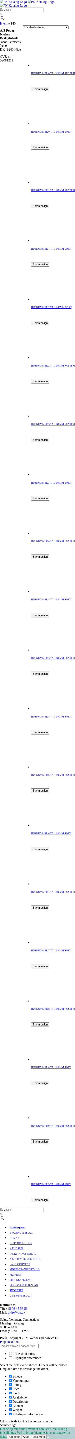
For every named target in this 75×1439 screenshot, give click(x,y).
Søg (2, 9)
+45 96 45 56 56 (16, 1308)
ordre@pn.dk (16, 1312)
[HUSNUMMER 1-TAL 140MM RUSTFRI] (47, 182)
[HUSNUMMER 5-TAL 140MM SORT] (47, 708)
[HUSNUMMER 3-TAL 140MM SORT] (47, 474)
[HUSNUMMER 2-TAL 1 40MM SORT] (47, 299)
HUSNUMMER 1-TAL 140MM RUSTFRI (53, 190)
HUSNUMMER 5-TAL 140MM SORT (51, 716)
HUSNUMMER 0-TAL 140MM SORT (51, 131)
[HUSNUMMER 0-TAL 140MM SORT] (47, 123)
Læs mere (38, 1436)
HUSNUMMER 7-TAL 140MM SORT (51, 950)
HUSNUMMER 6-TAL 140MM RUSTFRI (53, 775)
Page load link (9, 1342)
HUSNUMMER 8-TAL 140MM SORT (51, 1067)
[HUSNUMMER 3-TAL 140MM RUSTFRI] (47, 416)
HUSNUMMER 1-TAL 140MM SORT (51, 248)
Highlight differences (26, 1358)
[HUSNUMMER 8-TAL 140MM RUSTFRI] (47, 1001)
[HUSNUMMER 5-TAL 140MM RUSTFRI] (47, 650)
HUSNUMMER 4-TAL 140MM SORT (51, 599)
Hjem (3, 23)
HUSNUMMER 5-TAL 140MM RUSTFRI (53, 658)
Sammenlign (40, 89)
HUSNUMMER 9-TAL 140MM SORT (51, 1184)
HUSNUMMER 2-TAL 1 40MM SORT (51, 307)
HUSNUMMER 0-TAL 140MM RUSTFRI (53, 73)
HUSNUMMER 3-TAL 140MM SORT (51, 482)
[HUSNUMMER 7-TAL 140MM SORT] (47, 942)
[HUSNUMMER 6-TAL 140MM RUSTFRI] (47, 767)
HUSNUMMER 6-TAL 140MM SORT (51, 833)
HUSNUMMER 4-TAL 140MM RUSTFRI (53, 541)
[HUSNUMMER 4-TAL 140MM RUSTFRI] (47, 533)
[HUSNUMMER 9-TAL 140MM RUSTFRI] (47, 1117)
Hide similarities (23, 1354)
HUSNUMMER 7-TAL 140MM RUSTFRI (53, 892)
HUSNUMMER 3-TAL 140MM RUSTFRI (53, 424)
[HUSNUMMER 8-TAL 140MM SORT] (47, 1059)
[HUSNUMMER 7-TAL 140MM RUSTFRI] (47, 884)
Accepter (14, 1436)
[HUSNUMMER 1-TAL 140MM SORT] (47, 240)
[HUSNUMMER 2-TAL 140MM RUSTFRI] (47, 357)
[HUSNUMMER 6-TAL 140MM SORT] (47, 825)
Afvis (26, 1436)
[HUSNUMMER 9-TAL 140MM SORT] (47, 1176)
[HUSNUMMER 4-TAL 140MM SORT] (47, 591)
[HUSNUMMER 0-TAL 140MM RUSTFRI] (47, 65)
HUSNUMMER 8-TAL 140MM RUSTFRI (53, 1008)
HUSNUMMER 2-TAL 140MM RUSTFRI (53, 365)
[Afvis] (48, 1437)
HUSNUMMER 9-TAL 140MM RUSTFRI (53, 1126)
